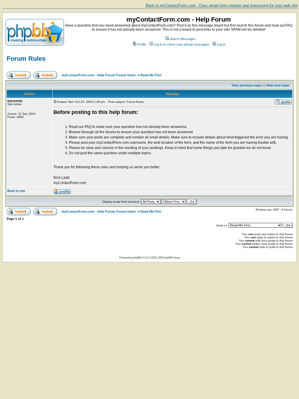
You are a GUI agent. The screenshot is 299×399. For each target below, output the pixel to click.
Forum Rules (26, 58)
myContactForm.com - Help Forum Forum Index (99, 75)
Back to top (16, 190)
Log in (221, 44)
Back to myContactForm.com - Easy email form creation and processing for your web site (222, 5)
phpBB (137, 257)
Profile (141, 44)
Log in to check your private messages (181, 44)
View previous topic (247, 85)
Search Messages (183, 39)
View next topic (278, 85)
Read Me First (150, 75)
